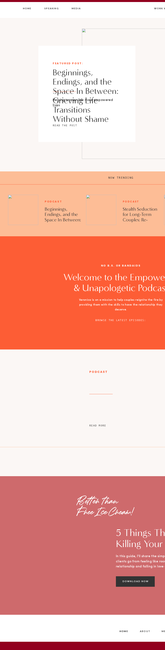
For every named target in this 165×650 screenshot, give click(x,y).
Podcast (53, 201)
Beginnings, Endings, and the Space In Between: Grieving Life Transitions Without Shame (86, 95)
